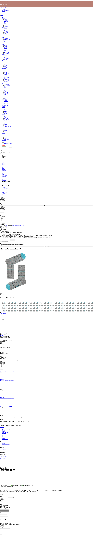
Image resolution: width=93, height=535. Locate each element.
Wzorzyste (6, 21)
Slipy (5, 98)
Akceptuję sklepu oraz (13, 225)
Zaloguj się (2, 212)
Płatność (3, 430)
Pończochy (6, 26)
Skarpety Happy (6, 89)
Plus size (5, 74)
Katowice (1, 500)
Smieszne (5, 120)
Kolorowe (5, 111)
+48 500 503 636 (3, 7)
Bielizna (3, 37)
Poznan (1, 501)
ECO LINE (4, 146)
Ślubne (5, 22)
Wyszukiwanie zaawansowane (7, 450)
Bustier (5, 40)
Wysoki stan (6, 61)
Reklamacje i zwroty (5, 12)
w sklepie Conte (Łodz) (9, 339)
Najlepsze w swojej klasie (8, 126)
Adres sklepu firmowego (6, 444)
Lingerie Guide (6, 77)
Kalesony (5, 100)
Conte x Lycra (6, 79)
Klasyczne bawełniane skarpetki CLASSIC (7, 371)
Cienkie (5, 24)
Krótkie (5, 34)
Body (5, 50)
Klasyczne (5, 19)
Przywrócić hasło (3, 229)
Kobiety (3, 16)
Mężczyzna (3, 223)
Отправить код (46, 205)
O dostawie (2, 418)
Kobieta (3, 222)
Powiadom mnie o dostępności (5, 333)
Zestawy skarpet (6, 93)
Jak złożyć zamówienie (5, 10)
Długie (5, 33)
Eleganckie (6, 108)
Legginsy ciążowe (7, 58)
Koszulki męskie (6, 84)
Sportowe (5, 36)
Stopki (5, 35)
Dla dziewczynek (5, 105)
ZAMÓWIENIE (8, 507)
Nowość (3, 17)
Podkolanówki (6, 32)
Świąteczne (6, 31)
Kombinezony (6, 49)
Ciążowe (5, 23)
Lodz (1, 503)
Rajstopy (3, 18)
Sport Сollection (6, 81)
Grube (5, 25)
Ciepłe (5, 30)
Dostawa (3, 11)
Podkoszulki (6, 101)
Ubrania (3, 83)
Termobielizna (6, 43)
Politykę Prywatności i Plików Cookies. (18, 225)
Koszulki (5, 45)
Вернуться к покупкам (4, 516)
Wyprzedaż (4, 68)
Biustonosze (6, 38)
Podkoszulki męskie (7, 85)
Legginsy (3, 54)
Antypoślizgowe (6, 119)
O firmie (3, 9)
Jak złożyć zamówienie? (6, 429)
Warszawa (2, 499)
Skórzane (5, 59)
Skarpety (3, 27)
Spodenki (5, 46)
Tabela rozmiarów (5, 435)
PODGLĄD (2, 370)
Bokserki (5, 96)
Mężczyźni (4, 82)
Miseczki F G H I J (7, 39)
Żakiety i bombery (7, 53)
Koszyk (1, 148)
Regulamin (4, 433)
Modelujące (6, 20)
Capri (5, 112)
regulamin (6, 225)
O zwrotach (2, 427)
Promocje (3, 145)
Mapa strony (4, 449)
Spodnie (5, 47)
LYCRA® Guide (7, 80)
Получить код (12, 239)
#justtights (5, 78)
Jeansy (3, 60)
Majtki (5, 41)
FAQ (3, 436)
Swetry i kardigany (7, 52)
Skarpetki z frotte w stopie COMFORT (6, 406)
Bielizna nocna (4, 44)
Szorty (5, 97)
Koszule (5, 48)
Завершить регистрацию (4, 241)
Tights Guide (6, 76)
